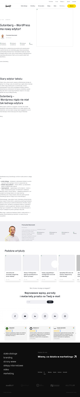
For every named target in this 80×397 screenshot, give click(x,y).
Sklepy (48, 6)
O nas (56, 1)
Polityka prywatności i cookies (71, 392)
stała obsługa (10, 354)
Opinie (68, 1)
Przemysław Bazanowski (11, 35)
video (6, 369)
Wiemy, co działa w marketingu (55, 357)
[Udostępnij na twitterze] (13, 44)
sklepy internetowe (13, 365)
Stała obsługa (24, 6)
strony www (10, 361)
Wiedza (62, 1)
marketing (9, 373)
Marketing (62, 6)
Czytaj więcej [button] (32, 338)
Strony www (41, 6)
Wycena (71, 6)
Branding (33, 6)
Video (55, 6)
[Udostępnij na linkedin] (23, 44)
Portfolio (51, 1)
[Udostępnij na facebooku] (3, 44)
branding (8, 358)
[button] (75, 333)
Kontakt (74, 1)
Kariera (59, 372)
